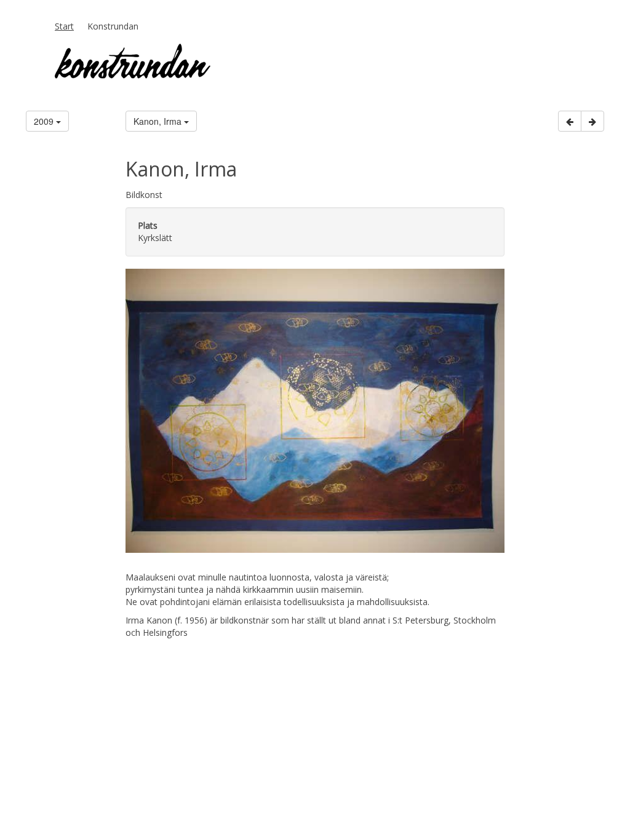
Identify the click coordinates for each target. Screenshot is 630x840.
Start (64, 26)
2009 (45, 121)
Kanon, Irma (159, 121)
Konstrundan (112, 26)
